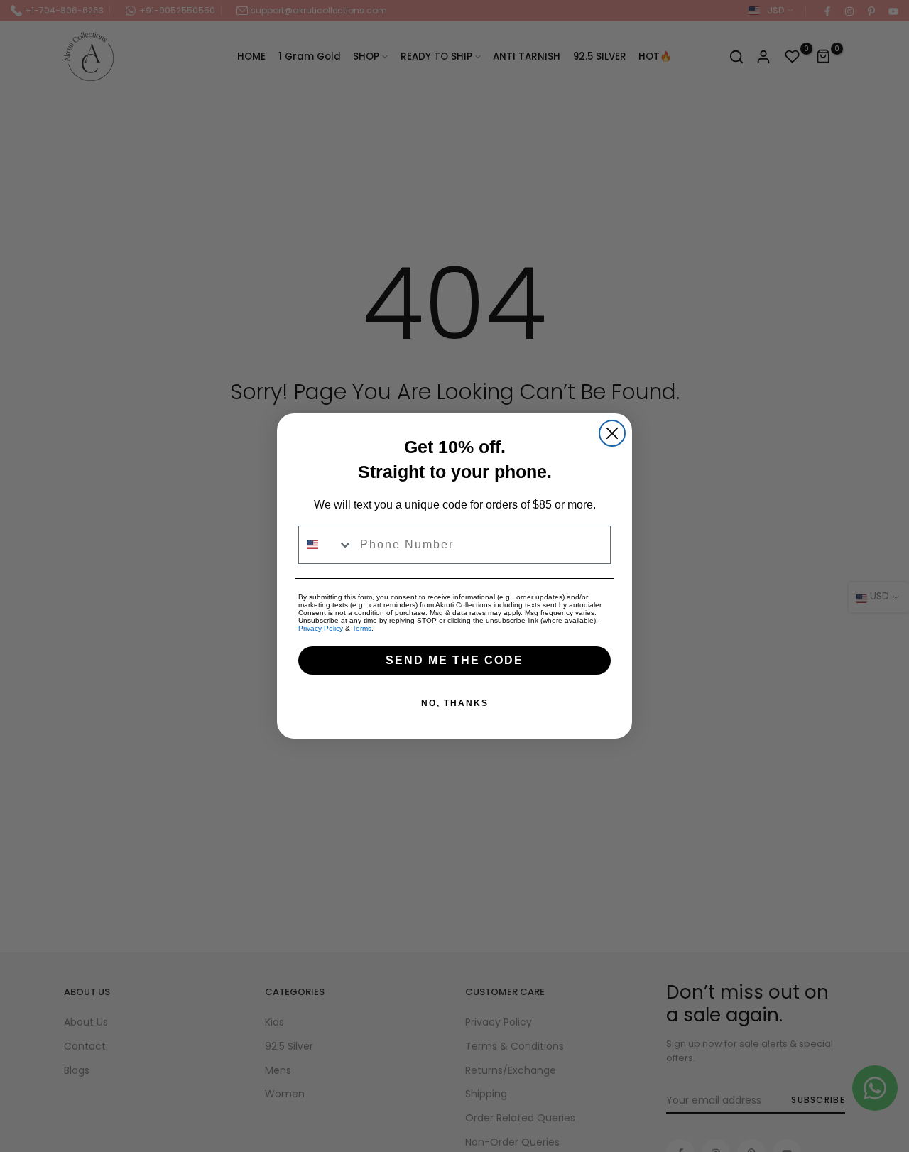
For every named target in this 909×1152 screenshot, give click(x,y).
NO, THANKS (455, 703)
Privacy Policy (320, 628)
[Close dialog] (612, 433)
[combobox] (326, 544)
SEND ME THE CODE (454, 660)
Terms (361, 628)
